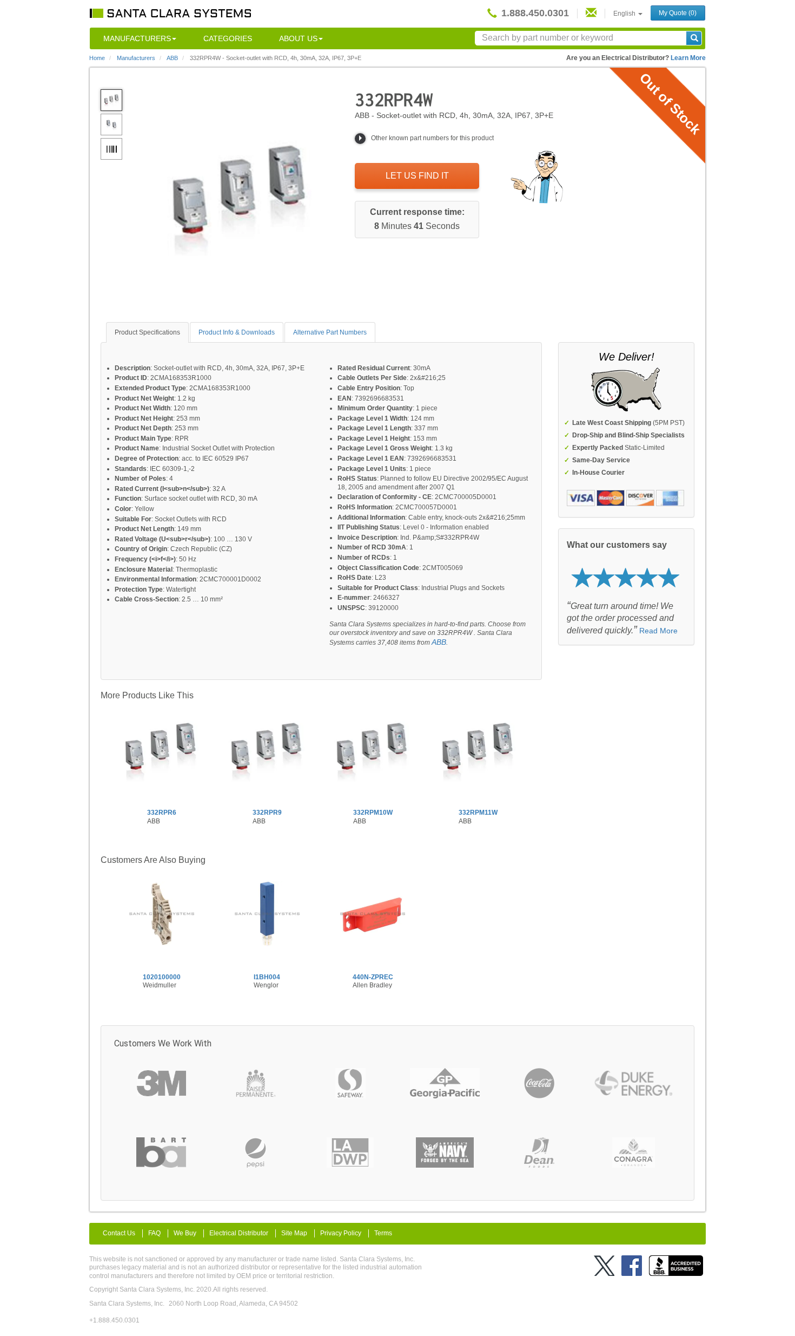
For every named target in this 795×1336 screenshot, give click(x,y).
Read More (658, 630)
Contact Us (119, 1233)
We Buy (185, 1233)
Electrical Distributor (238, 1233)
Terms (383, 1233)
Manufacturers (137, 38)
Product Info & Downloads (236, 332)
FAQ (154, 1233)
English (625, 13)
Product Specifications (147, 332)
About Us (298, 38)
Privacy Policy (340, 1233)
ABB (439, 642)
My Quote (678, 13)
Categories (227, 38)
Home (97, 58)
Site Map (294, 1233)
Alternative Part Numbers (330, 332)
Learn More (688, 58)
